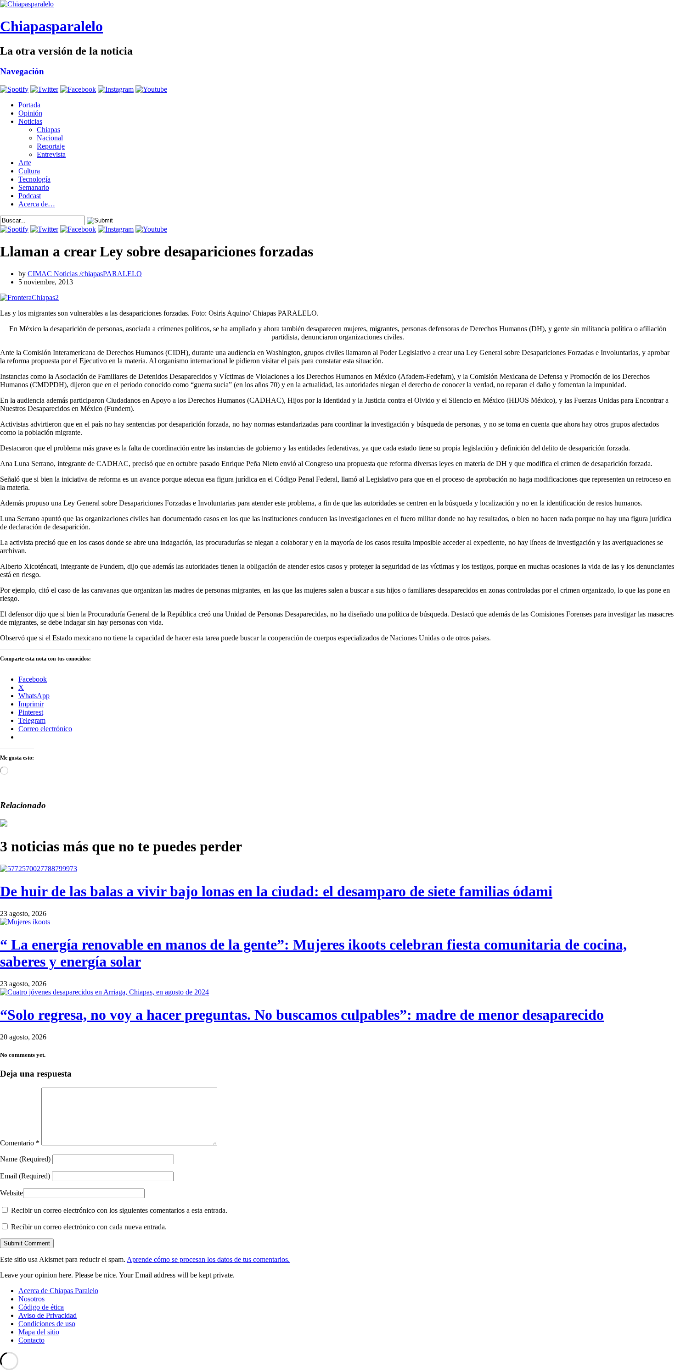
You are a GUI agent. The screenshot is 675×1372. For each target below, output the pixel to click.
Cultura (29, 171)
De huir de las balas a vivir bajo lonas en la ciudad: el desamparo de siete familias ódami (276, 891)
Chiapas (48, 129)
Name (25, 1159)
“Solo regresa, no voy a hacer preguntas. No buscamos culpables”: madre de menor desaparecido (302, 1014)
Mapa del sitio (38, 1332)
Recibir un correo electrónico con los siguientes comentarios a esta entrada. (119, 1210)
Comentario (19, 1143)
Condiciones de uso (46, 1324)
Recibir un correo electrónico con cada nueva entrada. (89, 1227)
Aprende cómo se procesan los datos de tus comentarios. (208, 1259)
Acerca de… (36, 204)
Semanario (33, 187)
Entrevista (51, 154)
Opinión (30, 113)
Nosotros (31, 1299)
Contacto (31, 1340)
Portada (29, 105)
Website (11, 1193)
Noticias (30, 121)
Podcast (29, 196)
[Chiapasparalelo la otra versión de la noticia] (337, 4)
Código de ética (41, 1307)
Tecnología (34, 179)
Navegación (22, 71)
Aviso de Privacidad (47, 1315)
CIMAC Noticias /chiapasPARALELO (85, 274)
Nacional (50, 138)
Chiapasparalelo (51, 26)
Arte (24, 163)
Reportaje (51, 146)
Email (25, 1176)
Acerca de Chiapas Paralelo (58, 1290)
